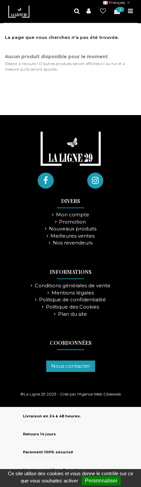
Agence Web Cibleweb (100, 394)
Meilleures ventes (72, 236)
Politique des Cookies (72, 307)
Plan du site (72, 314)
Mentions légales (72, 293)
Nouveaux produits (72, 229)
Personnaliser (101, 480)
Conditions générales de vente (73, 286)
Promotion (72, 222)
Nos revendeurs (72, 243)
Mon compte (72, 215)
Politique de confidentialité (72, 300)
